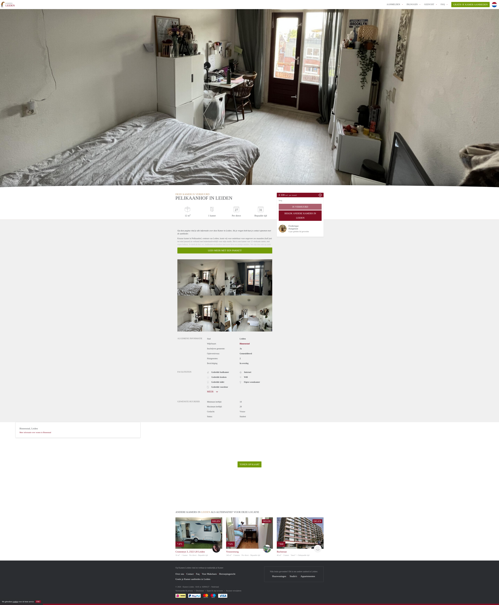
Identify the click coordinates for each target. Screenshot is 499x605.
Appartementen (308, 576)
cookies (15, 602)
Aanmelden (393, 4)
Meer (210, 391)
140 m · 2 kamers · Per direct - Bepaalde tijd (243, 555)
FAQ (443, 4)
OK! (38, 601)
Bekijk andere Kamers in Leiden (300, 215)
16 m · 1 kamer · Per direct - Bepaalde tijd (191, 555)
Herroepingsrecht (227, 574)
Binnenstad (245, 344)
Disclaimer (200, 591)
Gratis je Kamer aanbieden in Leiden (192, 579)
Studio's (293, 576)
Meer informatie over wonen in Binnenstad (35, 432)
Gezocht (429, 4)
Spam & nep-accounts (215, 591)
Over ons (179, 574)
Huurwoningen (279, 576)
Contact (190, 574)
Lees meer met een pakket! (225, 250)
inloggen (412, 4)
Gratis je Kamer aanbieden (470, 4)
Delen (216, 521)
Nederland (215, 587)
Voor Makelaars (209, 574)
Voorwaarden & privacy (184, 591)
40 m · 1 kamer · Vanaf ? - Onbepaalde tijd (293, 555)
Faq (197, 574)
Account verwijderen (233, 591)
